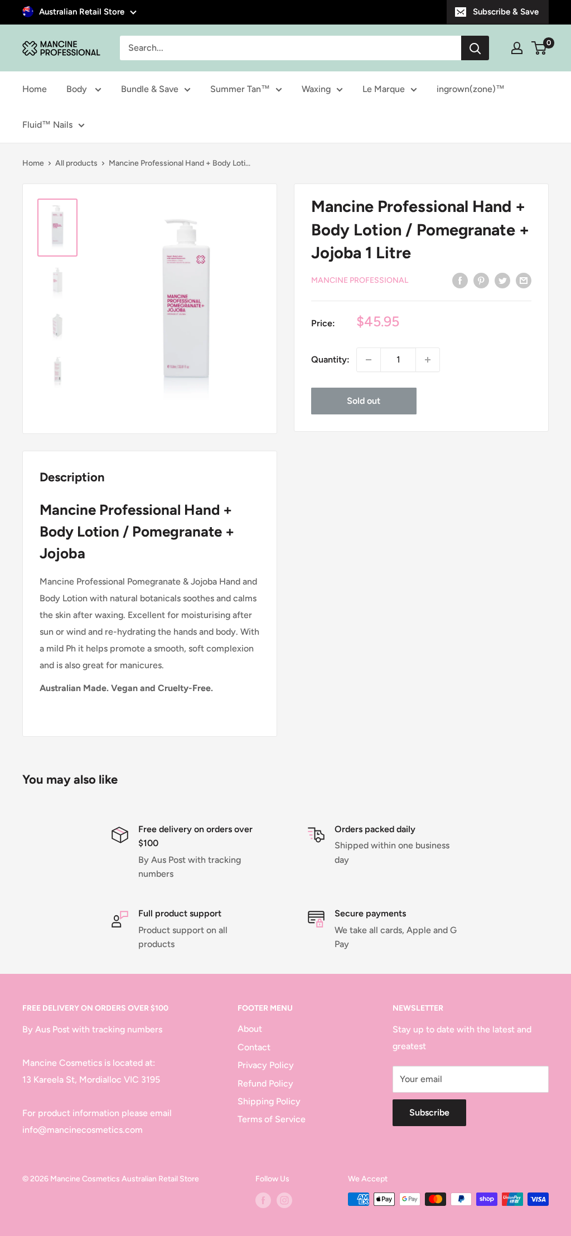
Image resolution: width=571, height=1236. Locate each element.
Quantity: (330, 359)
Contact (254, 1047)
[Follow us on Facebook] (263, 1200)
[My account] (516, 48)
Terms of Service (272, 1119)
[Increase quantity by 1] (427, 359)
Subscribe (429, 1112)
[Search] (475, 48)
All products (76, 163)
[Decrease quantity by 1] (368, 359)
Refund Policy (265, 1083)
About (250, 1028)
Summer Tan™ (240, 89)
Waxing (316, 89)
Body (77, 89)
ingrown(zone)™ (471, 89)
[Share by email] (523, 280)
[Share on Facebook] (460, 280)
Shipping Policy (269, 1101)
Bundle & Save (149, 89)
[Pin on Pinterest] (481, 280)
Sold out (363, 400)
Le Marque (383, 89)
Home (34, 89)
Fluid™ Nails (47, 124)
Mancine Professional (359, 280)
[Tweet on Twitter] (502, 280)
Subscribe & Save (506, 12)
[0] (539, 48)
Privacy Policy (266, 1065)
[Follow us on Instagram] (284, 1200)
